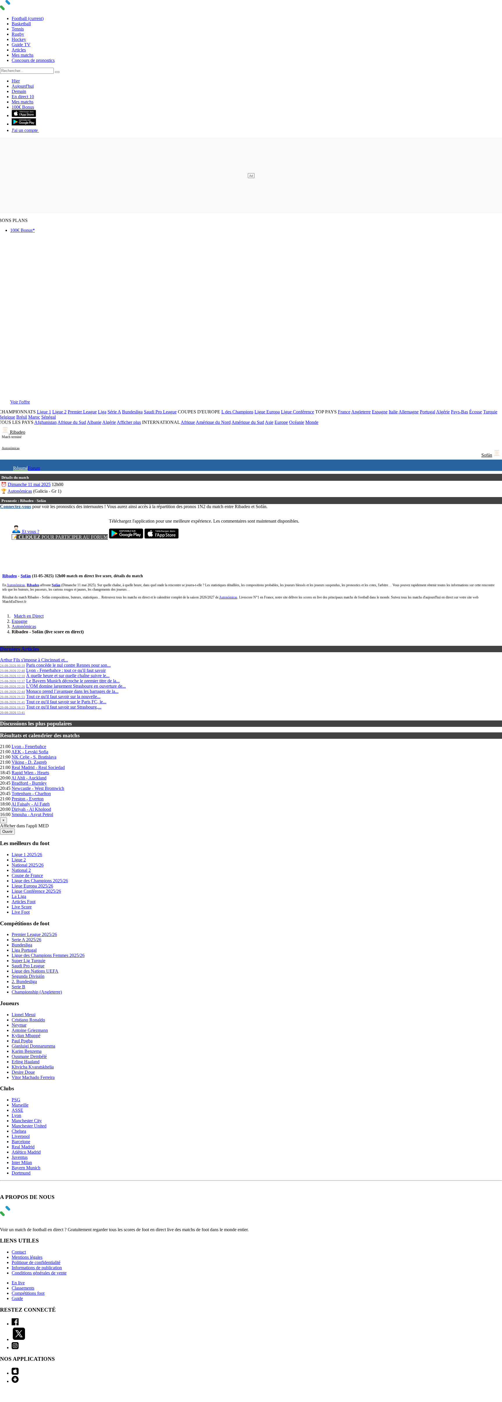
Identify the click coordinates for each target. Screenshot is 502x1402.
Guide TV (21, 44)
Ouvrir (7, 831)
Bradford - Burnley (29, 783)
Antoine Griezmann (30, 1030)
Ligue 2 (59, 411)
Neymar (19, 1025)
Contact (19, 1251)
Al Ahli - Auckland (28, 777)
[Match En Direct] (19, 1214)
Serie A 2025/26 (26, 939)
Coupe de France (27, 875)
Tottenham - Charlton (31, 793)
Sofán (486, 455)
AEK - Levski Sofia (29, 751)
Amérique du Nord (213, 422)
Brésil (21, 417)
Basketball (21, 23)
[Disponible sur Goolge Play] (126, 537)
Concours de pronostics (33, 60)
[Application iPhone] (15, 1373)
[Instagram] (15, 1347)
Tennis (18, 28)
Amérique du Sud (248, 422)
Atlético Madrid (26, 1152)
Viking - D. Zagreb (29, 762)
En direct (23, 96)
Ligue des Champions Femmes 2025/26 (48, 955)
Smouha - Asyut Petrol (32, 814)
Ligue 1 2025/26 (27, 854)
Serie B (18, 986)
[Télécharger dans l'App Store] (24, 115)
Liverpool (21, 1136)
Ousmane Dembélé (29, 1056)
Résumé (20, 468)
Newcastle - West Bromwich (38, 788)
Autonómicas (10, 448)
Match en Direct (29, 616)
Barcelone (21, 1141)
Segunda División (28, 976)
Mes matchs (22, 55)
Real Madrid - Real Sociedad (38, 767)
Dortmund (21, 1172)
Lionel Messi (23, 1014)
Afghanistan (45, 422)
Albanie (94, 422)
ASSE (17, 1110)
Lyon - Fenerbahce (29, 746)
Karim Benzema (27, 1051)
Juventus (20, 1157)
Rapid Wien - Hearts (30, 772)
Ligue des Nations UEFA (35, 971)
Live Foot (21, 912)
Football (28, 18)
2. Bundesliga (24, 981)
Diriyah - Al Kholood (31, 809)
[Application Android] (15, 1381)
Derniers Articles (19, 649)
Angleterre (361, 411)
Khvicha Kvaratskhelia (33, 1066)
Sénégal (48, 417)
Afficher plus (129, 422)
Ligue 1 (44, 411)
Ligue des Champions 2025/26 (40, 880)
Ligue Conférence (297, 411)
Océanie (296, 422)
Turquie (490, 411)
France (344, 411)
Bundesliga (132, 411)
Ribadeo (17, 432)
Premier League (82, 411)
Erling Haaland (26, 1061)
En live (18, 1282)
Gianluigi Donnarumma (33, 1046)
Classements (23, 1288)
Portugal (427, 411)
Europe (281, 422)
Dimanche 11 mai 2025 (29, 484)
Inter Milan (22, 1162)
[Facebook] (15, 1323)
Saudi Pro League (160, 411)
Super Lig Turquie (28, 960)
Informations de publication (37, 1267)
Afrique (188, 422)
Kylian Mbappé (26, 1035)
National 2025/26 (28, 865)
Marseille (20, 1104)
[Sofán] (496, 455)
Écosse (475, 411)
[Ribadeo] (6, 432)
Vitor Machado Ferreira (33, 1077)
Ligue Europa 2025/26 (32, 885)
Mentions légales (27, 1257)
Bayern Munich (26, 1167)
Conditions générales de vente (39, 1272)
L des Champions (237, 411)
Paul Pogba (22, 1040)
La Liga (19, 896)
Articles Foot (23, 901)
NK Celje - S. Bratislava (34, 756)
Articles (19, 49)
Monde (311, 422)
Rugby (18, 34)
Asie (269, 422)
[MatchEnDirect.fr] (19, 8)
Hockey (19, 39)
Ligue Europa (267, 411)
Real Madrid (23, 1146)
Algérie (443, 411)
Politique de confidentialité (36, 1262)
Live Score (22, 906)
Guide (17, 1298)
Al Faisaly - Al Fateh (30, 804)
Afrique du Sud (72, 422)
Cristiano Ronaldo (28, 1019)
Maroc (34, 417)
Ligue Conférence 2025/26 (36, 891)
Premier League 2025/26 (34, 934)
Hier (16, 80)
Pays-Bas (459, 411)
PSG (16, 1099)
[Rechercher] (57, 72)
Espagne (380, 411)
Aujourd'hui (23, 86)
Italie (393, 411)
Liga (102, 411)
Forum (34, 468)
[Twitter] (19, 1339)
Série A (114, 411)
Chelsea (19, 1131)
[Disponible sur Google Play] (24, 123)
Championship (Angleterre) (37, 991)
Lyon (16, 1115)
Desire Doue (23, 1072)
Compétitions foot (28, 1293)
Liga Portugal (24, 950)
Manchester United (29, 1125)
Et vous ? (30, 531)
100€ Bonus (23, 107)
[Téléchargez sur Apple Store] (161, 537)
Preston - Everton (28, 798)
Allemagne (409, 411)
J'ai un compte (25, 130)
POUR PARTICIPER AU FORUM (60, 537)
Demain (19, 91)
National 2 (21, 870)
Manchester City (27, 1120)
